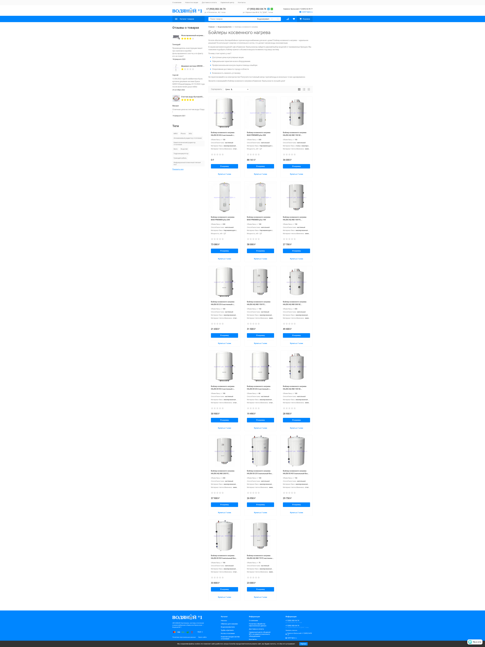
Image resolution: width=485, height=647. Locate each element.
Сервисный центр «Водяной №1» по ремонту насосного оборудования (259, 634)
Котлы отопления (228, 633)
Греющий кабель (180, 158)
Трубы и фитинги (227, 630)
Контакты (242, 2)
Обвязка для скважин (229, 624)
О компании (176, 2)
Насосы (224, 620)
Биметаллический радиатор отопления (185, 143)
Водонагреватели (225, 27)
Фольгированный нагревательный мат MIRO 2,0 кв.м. (203, 35)
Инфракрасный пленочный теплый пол (187, 163)
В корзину (224, 166)
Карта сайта (202, 637)
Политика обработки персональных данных (257, 625)
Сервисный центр (227, 2)
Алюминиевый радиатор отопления (188, 138)
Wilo (190, 133)
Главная (211, 27)
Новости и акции (191, 2)
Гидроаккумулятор (181, 153)
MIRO (176, 133)
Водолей (184, 149)
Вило (176, 149)
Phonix (183, 133)
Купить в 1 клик (224, 174)
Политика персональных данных (184, 637)
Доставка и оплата (209, 2)
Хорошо (303, 644)
